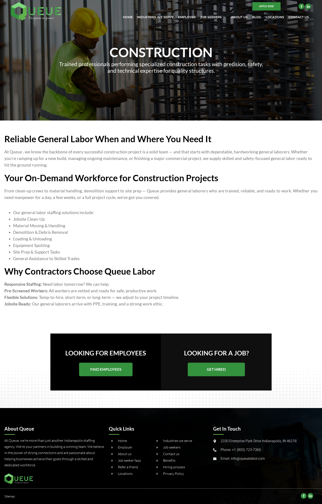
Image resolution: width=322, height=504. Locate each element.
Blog (256, 17)
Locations (275, 17)
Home (128, 17)
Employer (187, 17)
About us (239, 17)
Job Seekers (211, 17)
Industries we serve (155, 17)
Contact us (298, 17)
